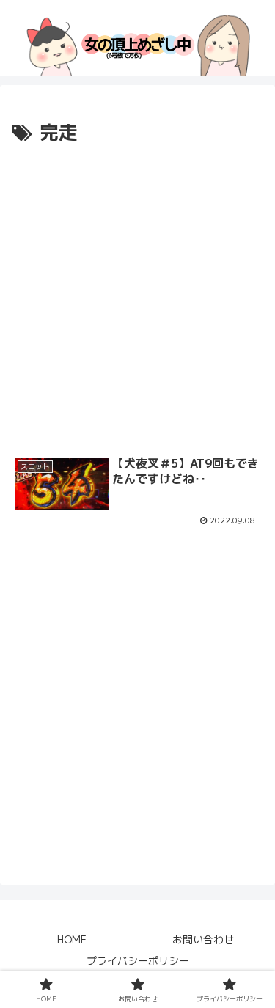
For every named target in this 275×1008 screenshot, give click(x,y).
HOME (72, 939)
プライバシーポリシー (138, 961)
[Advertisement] (137, 293)
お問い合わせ (203, 939)
